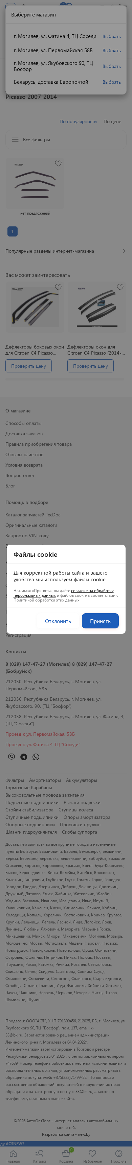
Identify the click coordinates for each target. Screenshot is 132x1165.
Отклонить (58, 620)
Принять (100, 620)
